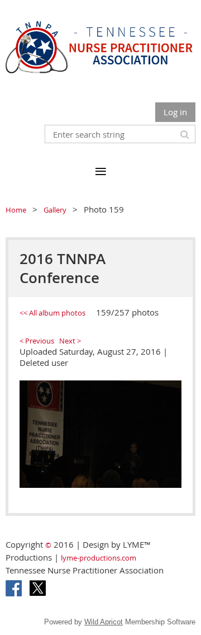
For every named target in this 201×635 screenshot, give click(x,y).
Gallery (55, 210)
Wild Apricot (103, 622)
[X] (38, 588)
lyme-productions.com (98, 558)
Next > (70, 341)
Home (16, 210)
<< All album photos (52, 313)
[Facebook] (14, 588)
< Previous (37, 341)
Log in (175, 111)
